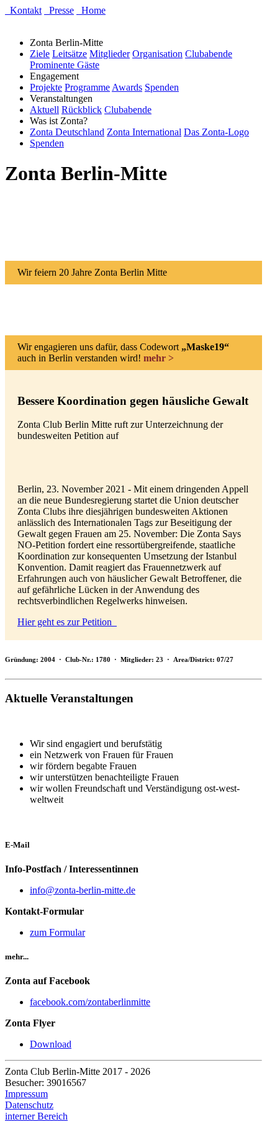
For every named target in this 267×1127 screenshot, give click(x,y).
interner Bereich (36, 1116)
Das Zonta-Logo (216, 132)
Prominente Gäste (64, 65)
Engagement (57, 76)
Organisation (157, 53)
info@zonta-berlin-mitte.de (82, 890)
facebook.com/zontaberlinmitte (90, 1002)
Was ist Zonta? (61, 120)
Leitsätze (69, 53)
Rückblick (81, 109)
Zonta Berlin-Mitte (69, 42)
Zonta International (144, 132)
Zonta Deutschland (67, 132)
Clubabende (208, 53)
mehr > (158, 358)
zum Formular (57, 932)
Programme (87, 87)
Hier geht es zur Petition (67, 622)
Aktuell (44, 109)
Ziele (40, 53)
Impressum (26, 1094)
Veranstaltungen (63, 98)
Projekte (46, 87)
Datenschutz (29, 1105)
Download (50, 1044)
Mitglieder (109, 53)
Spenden (162, 87)
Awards (127, 87)
